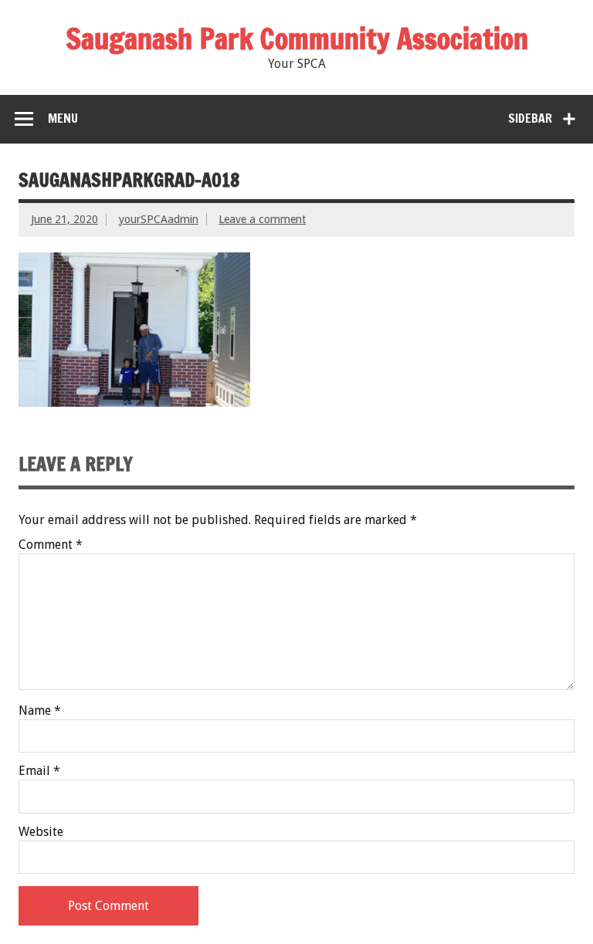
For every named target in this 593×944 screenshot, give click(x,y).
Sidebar (530, 118)
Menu (63, 118)
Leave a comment (262, 219)
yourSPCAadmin (158, 219)
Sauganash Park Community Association (297, 39)
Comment (51, 545)
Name (40, 711)
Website (41, 832)
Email (39, 771)
